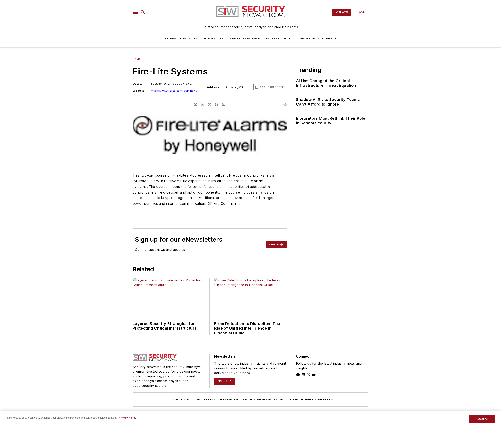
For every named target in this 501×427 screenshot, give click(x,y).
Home (136, 59)
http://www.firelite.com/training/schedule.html (174, 90)
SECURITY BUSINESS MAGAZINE (263, 399)
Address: (213, 87)
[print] (285, 104)
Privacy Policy (127, 417)
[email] (224, 104)
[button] (136, 12)
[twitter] (210, 104)
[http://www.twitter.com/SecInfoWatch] (309, 375)
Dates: (137, 83)
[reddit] (217, 104)
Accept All (482, 418)
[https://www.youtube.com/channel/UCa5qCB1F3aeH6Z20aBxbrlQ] (314, 375)
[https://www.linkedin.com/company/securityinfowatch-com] (303, 375)
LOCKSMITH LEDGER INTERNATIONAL (310, 399)
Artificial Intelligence (318, 38)
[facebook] (195, 104)
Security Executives (181, 38)
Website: (139, 90)
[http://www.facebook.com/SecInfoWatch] (298, 375)
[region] (250, 419)
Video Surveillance (244, 38)
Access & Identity (280, 38)
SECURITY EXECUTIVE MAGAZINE (217, 399)
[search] (143, 12)
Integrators (213, 38)
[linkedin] (203, 104)
